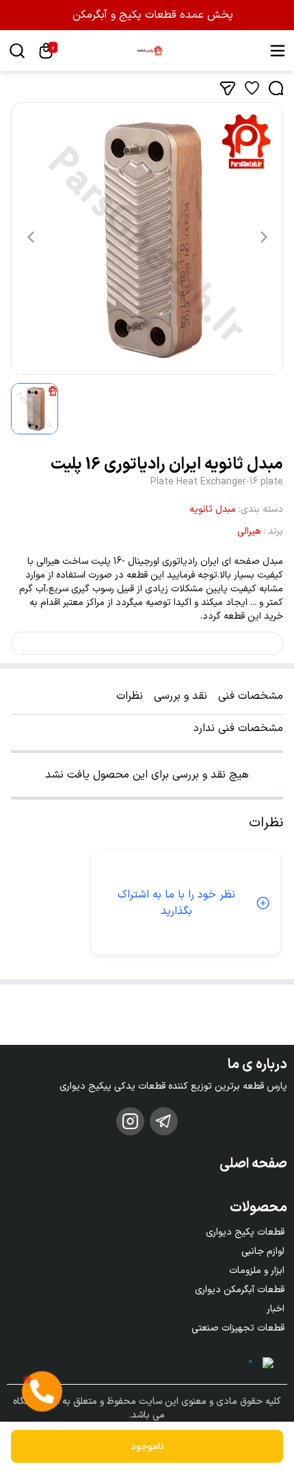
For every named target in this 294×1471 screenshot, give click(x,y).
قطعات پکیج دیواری (245, 1232)
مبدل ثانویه (212, 509)
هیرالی (248, 531)
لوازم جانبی (262, 1251)
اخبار (275, 1309)
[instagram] (130, 1121)
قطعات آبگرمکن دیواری (239, 1290)
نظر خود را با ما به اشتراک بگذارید (176, 903)
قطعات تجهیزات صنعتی (237, 1328)
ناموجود (147, 1446)
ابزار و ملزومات (256, 1270)
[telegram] (164, 1121)
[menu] (277, 50)
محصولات (258, 1207)
